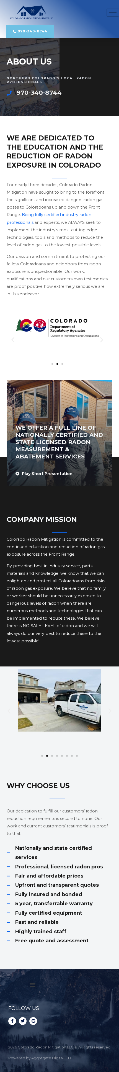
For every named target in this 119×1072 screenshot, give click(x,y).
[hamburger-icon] (113, 13)
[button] (12, 339)
